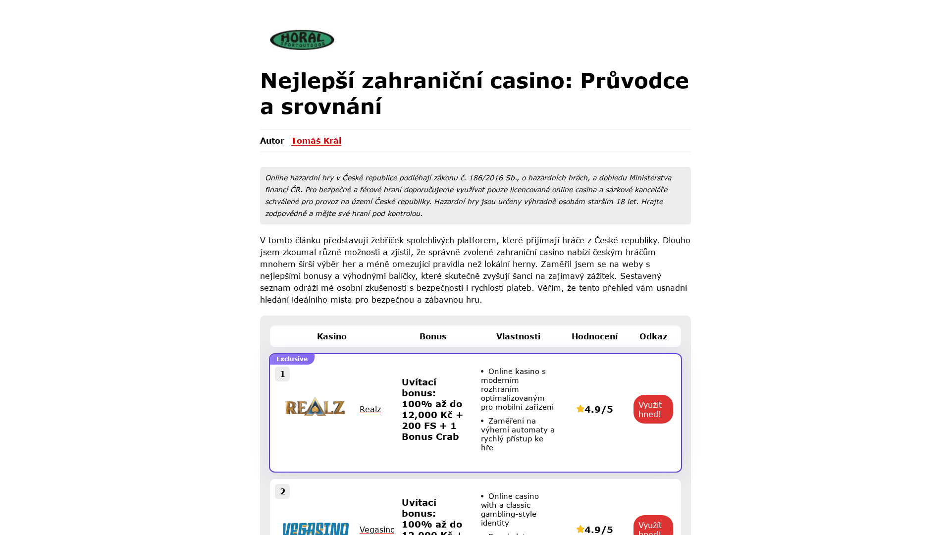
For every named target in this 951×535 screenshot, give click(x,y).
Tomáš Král (316, 140)
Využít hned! (650, 409)
